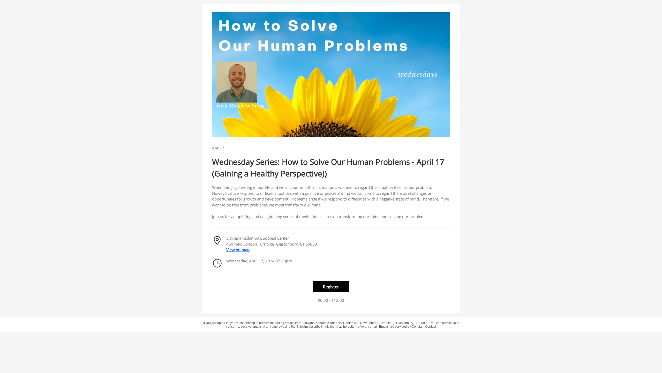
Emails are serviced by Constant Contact (407, 326)
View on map (238, 249)
